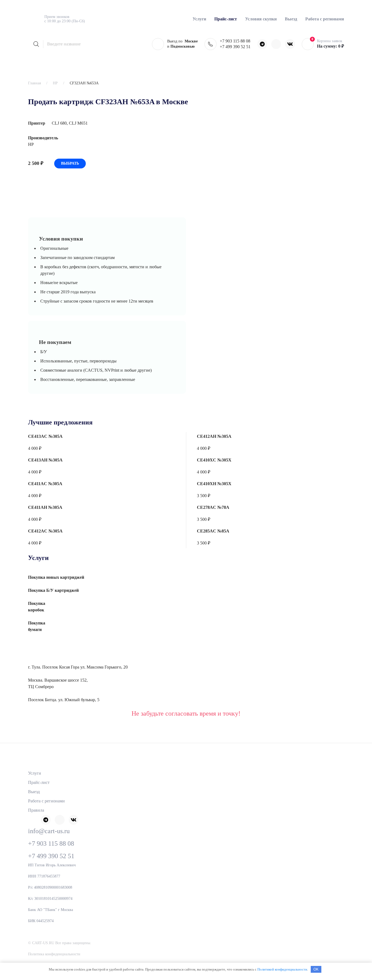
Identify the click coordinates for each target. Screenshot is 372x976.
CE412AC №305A (45, 531)
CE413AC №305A (45, 436)
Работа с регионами (324, 19)
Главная (34, 83)
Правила (36, 810)
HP (55, 83)
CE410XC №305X (214, 460)
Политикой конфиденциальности (282, 969)
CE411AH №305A (45, 507)
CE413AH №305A (45, 460)
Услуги (34, 773)
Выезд (291, 19)
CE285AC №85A (213, 531)
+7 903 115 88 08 (235, 41)
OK (316, 969)
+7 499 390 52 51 (235, 46)
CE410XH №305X (214, 483)
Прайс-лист (39, 782)
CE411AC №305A (45, 483)
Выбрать (70, 163)
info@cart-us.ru (49, 831)
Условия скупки (261, 19)
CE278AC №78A (213, 507)
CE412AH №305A (214, 436)
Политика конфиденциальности (54, 954)
